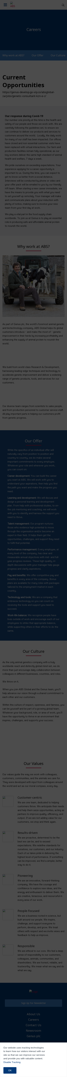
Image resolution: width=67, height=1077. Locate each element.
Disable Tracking (11, 1062)
